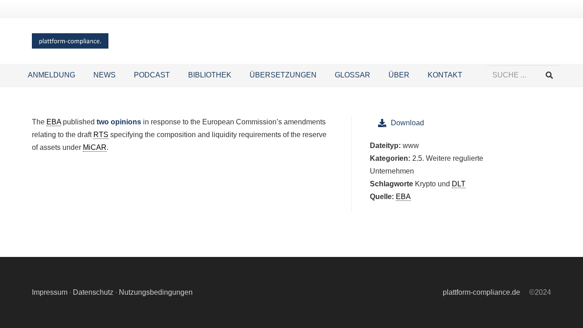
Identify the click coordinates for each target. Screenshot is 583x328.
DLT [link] (458, 184)
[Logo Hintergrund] (70, 41)
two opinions (119, 122)
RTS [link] (100, 134)
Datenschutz (93, 292)
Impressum (49, 292)
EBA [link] (53, 122)
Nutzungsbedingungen (156, 292)
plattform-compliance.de (481, 292)
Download (407, 123)
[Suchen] (549, 75)
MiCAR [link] (95, 147)
